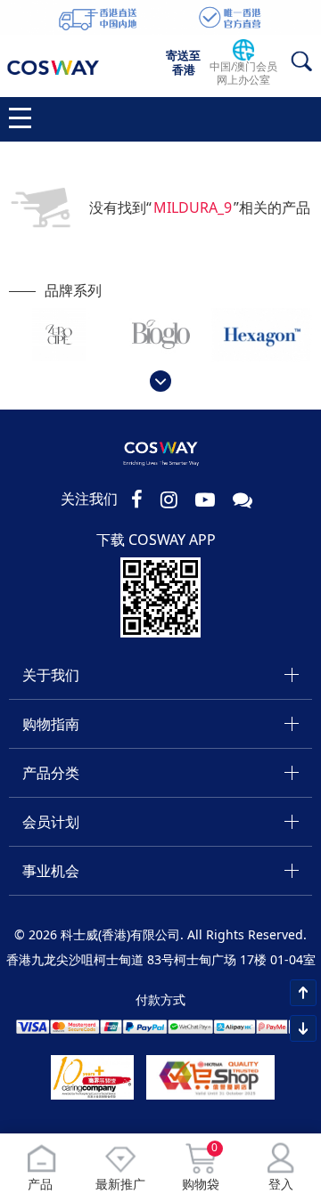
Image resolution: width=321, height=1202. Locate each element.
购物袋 (200, 1167)
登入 (280, 1183)
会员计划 (50, 822)
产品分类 (50, 773)
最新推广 (120, 1183)
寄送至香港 (183, 62)
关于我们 (50, 675)
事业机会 (50, 871)
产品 (40, 1183)
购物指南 (50, 724)
